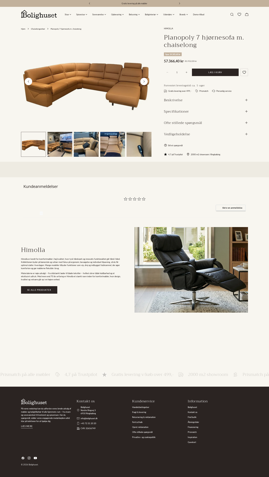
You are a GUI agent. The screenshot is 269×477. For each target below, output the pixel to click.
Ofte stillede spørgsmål (142, 432)
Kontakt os (192, 412)
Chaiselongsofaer (38, 29)
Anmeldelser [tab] (31, 213)
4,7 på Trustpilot (175, 154)
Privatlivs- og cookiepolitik (144, 437)
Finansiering (193, 427)
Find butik (192, 417)
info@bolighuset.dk (89, 418)
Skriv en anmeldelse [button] (232, 207)
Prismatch (192, 432)
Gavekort (192, 442)
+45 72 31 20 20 (88, 423)
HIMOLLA (168, 28)
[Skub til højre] (144, 81)
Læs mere (27, 426)
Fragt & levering (139, 412)
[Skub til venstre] (28, 81)
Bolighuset (192, 407)
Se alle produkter (39, 290)
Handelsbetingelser (140, 407)
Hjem (23, 29)
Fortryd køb (137, 422)
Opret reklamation (140, 427)
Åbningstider (193, 422)
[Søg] (232, 14)
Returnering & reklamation (144, 417)
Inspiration (192, 437)
